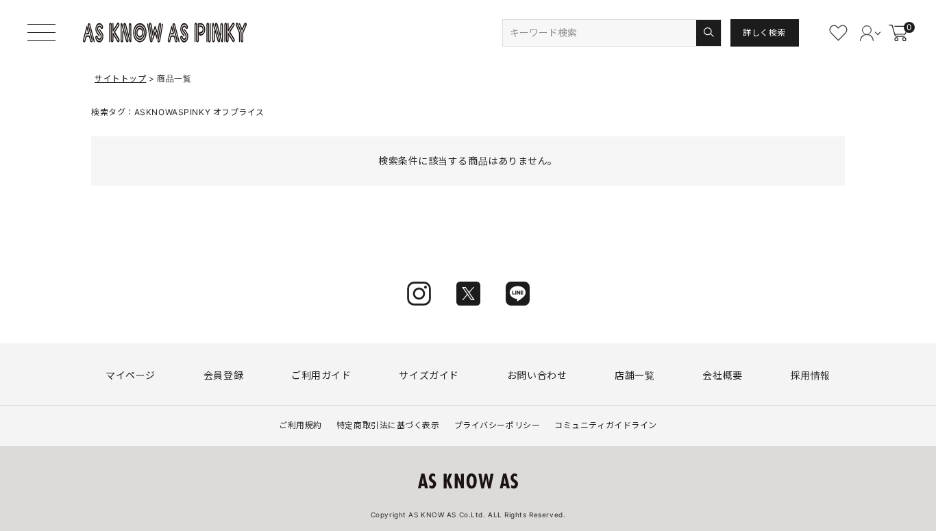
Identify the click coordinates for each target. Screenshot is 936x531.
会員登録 (223, 375)
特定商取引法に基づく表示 (388, 425)
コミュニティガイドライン (605, 425)
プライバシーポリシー (497, 425)
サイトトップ (120, 78)
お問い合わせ (537, 375)
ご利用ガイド (321, 375)
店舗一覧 (634, 375)
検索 (708, 33)
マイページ (131, 375)
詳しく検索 (764, 32)
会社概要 (722, 375)
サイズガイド (428, 375)
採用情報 (810, 375)
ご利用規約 (300, 425)
